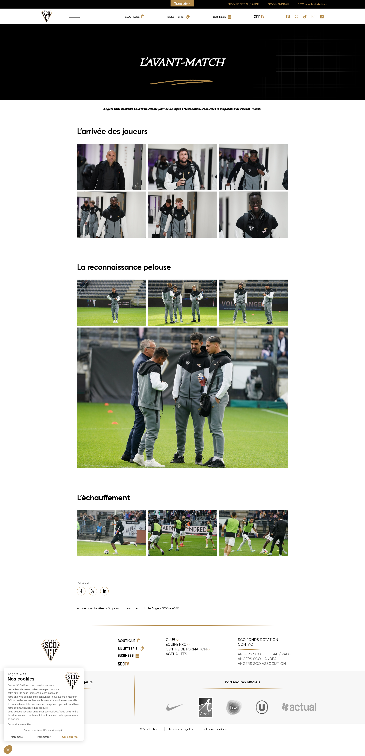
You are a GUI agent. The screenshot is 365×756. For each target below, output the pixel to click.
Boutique (132, 16)
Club (171, 640)
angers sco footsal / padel (265, 654)
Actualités (97, 608)
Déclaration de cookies (19, 724)
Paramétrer (44, 736)
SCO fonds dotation (312, 4)
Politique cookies (215, 729)
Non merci (17, 736)
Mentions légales (181, 729)
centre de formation (186, 649)
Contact (246, 644)
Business (219, 16)
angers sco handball (259, 659)
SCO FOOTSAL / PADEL (244, 4)
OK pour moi (70, 736)
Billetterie (175, 16)
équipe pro (176, 644)
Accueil (82, 608)
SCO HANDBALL (279, 4)
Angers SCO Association (262, 664)
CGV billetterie (149, 729)
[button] (8, 749)
